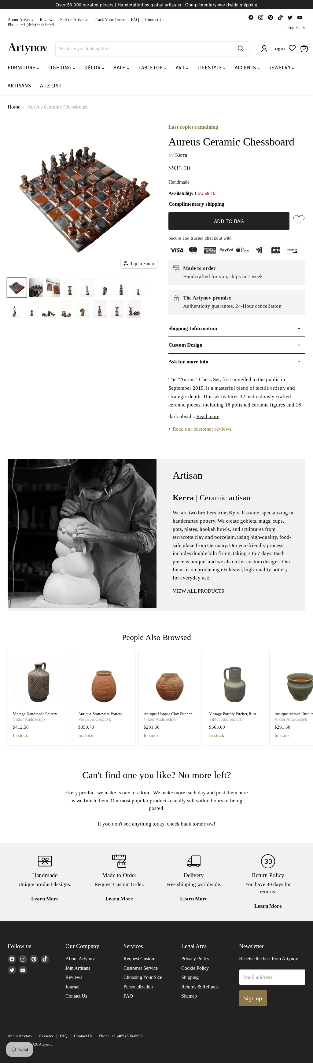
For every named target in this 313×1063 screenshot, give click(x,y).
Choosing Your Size (142, 977)
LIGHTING (60, 67)
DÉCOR (93, 67)
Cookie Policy (195, 968)
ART (181, 67)
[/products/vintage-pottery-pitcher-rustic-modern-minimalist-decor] (235, 682)
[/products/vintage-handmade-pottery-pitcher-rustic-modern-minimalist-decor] (39, 682)
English (293, 27)
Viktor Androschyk (29, 719)
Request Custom (139, 958)
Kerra (181, 155)
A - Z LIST (50, 85)
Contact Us (154, 19)
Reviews (47, 19)
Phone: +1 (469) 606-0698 (31, 24)
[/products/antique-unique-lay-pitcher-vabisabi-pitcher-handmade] (170, 682)
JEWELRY (280, 67)
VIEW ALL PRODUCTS (198, 591)
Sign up (253, 998)
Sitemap (189, 996)
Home (14, 107)
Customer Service (140, 968)
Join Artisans (77, 968)
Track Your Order (109, 19)
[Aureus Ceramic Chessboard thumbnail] (17, 287)
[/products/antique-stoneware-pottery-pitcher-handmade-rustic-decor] (104, 682)
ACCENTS (246, 67)
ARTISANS (19, 85)
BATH (120, 67)
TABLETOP (151, 67)
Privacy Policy (195, 958)
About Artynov (21, 19)
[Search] (240, 49)
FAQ (135, 19)
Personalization (138, 986)
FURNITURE (22, 67)
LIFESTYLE (210, 67)
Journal (72, 986)
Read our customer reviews (202, 429)
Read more (207, 416)
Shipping (190, 977)
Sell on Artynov (74, 19)
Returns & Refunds (200, 986)
